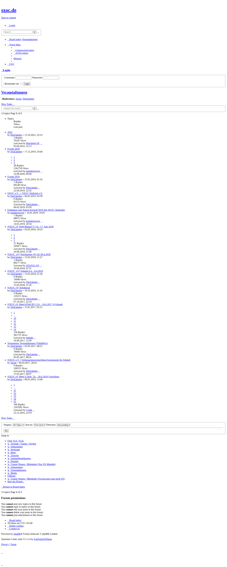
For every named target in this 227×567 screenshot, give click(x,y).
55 (15, 401)
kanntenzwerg (33, 171)
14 (15, 329)
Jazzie (18, 99)
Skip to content (8, 17)
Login (5, 70)
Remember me (12, 83)
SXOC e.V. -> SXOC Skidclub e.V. (25, 193)
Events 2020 (13, 149)
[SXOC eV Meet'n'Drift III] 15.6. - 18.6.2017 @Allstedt (35, 304)
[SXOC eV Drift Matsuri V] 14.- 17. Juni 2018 (30, 226)
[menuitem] (11, 25)
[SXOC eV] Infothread (18, 287)
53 (15, 396)
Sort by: (29, 424)
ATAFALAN (32, 265)
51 (15, 390)
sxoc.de (8, 10)
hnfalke (29, 337)
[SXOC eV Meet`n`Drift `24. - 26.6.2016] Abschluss (33, 376)
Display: (8, 424)
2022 (9, 132)
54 (15, 399)
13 (15, 326)
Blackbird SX (33, 143)
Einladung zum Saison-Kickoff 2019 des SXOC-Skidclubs (36, 210)
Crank (29, 410)
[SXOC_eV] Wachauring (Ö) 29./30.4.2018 (28, 254)
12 (15, 324)
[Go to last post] (41, 143)
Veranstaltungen (14, 92)
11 (15, 321)
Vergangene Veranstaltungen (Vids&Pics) (27, 343)
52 (15, 393)
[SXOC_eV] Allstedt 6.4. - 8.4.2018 (25, 271)
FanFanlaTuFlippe (43, 539)
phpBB (17, 534)
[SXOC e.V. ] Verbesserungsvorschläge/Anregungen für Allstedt (38, 360)
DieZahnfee (28, 99)
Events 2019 (13, 176)
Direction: (51, 424)
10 (15, 318)
